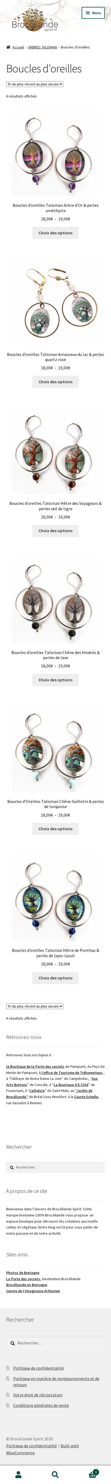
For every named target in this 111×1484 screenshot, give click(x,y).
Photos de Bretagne (22, 1272)
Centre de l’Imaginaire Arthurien (33, 1290)
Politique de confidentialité (38, 1368)
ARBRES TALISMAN (42, 47)
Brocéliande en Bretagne (26, 1284)
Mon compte (18, 1475)
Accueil (18, 47)
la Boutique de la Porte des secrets (35, 1066)
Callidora (37, 1090)
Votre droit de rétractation (38, 1394)
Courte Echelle (86, 1096)
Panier (85, 1470)
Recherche (55, 1475)
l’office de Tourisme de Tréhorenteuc (72, 1072)
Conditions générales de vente (41, 1405)
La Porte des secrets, (23, 1278)
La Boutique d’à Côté (71, 1084)
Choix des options (55, 232)
